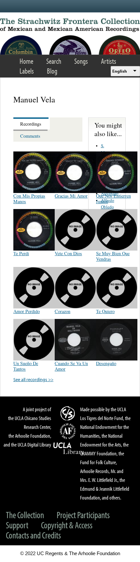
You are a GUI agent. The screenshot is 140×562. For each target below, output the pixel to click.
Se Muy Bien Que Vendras (113, 256)
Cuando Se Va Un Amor (71, 366)
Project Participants (83, 514)
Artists (108, 61)
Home (26, 61)
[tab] (31, 123)
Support (17, 525)
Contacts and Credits (33, 535)
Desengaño (106, 363)
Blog (52, 71)
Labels (27, 71)
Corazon (62, 311)
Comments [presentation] (30, 136)
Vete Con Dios (68, 253)
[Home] (70, 25)
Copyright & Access (66, 525)
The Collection (25, 514)
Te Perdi (21, 253)
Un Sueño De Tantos (25, 366)
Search (53, 61)
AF (68, 431)
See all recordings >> (33, 379)
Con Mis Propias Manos (29, 198)
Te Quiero (105, 311)
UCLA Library (68, 448)
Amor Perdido (26, 311)
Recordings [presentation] (30, 124)
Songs (81, 61)
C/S (68, 413)
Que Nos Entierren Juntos (113, 198)
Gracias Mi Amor (71, 196)
